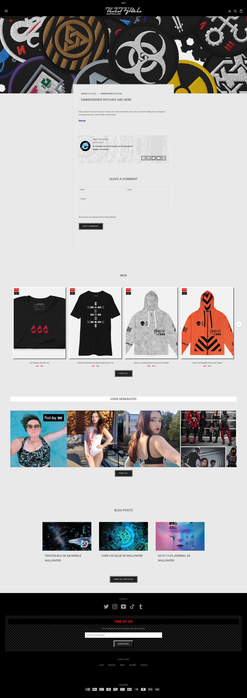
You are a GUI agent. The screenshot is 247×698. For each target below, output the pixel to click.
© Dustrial (123, 685)
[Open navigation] (6, 11)
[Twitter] (106, 606)
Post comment (91, 226)
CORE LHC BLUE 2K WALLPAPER (122, 555)
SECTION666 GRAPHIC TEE (39, 363)
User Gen (111, 665)
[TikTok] (132, 606)
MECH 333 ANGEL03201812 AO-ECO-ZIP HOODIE (151, 363)
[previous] (8, 324)
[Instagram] (114, 606)
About (122, 665)
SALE (124, 3)
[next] (239, 324)
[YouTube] (123, 606)
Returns (132, 665)
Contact (143, 665)
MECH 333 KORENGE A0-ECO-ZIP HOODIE (207, 363)
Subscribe (123, 644)
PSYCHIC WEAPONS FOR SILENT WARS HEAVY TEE (95, 363)
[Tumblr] (140, 606)
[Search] (235, 11)
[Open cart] (241, 11)
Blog (102, 665)
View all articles (123, 579)
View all (123, 373)
